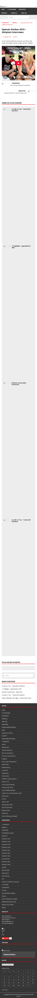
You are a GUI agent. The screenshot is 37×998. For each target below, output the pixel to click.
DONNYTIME (5, 830)
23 (23, 982)
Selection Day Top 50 (7, 787)
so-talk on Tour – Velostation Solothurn (21, 110)
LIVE (3, 879)
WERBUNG (4, 13)
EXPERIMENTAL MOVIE (8, 833)
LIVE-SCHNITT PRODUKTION (9, 762)
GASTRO (4, 867)
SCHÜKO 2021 (5, 776)
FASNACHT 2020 (6, 847)
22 (18, 982)
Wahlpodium (5, 773)
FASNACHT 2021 (6, 850)
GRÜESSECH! (5, 873)
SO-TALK (4, 890)
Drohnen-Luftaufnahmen (9, 756)
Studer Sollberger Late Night (9, 816)
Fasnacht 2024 (6, 859)
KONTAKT (4, 736)
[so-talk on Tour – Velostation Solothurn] (7, 242)
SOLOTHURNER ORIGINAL (8, 790)
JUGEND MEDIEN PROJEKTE (9, 727)
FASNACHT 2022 (6, 853)
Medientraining (6, 767)
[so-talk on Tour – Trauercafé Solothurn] (7, 653)
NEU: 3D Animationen (7, 753)
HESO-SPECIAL (6, 876)
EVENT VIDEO (5, 764)
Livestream (5, 770)
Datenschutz (5, 796)
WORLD (4, 907)
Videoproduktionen (7, 750)
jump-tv (15, 37)
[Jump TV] (3, 6)
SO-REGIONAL (5, 887)
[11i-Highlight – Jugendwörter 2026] (7, 379)
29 (18, 985)
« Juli (3, 990)
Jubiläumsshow (6, 810)
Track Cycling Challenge (8, 784)
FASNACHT (4, 836)
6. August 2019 (7, 37)
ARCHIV (4, 744)
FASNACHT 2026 (6, 864)
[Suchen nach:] (18, 17)
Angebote (14, 13)
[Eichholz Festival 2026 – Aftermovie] (7, 516)
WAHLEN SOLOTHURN (7, 904)
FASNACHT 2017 (6, 839)
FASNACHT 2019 (6, 844)
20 (9, 982)
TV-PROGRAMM (11, 9)
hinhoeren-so (5, 782)
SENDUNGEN (22, 9)
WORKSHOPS (5, 747)
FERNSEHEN (5, 724)
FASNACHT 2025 (6, 862)
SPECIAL (4, 896)
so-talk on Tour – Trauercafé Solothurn (21, 520)
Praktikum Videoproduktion (9, 779)
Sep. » (6, 990)
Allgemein (4, 827)
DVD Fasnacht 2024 (7, 807)
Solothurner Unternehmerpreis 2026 (12, 793)
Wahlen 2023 (5, 802)
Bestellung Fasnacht (7, 804)
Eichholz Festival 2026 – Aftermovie (19, 383)
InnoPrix (4, 799)
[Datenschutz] (18, 951)
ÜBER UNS (24, 13)
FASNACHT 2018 (6, 841)
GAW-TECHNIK (5, 870)
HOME (3, 9)
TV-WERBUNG (5, 741)
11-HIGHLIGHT (5, 824)
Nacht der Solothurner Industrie (10, 882)
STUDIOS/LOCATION (7, 733)
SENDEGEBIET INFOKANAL (8, 739)
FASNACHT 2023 (6, 856)
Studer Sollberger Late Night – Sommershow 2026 (16, 698)
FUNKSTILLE (5, 813)
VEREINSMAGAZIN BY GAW (9, 902)
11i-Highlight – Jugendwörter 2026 (21, 246)
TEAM (3, 730)
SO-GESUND (5, 884)
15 (18, 980)
